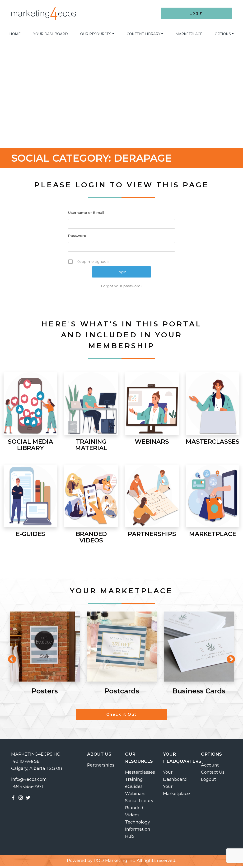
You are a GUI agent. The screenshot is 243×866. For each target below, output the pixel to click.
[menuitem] (15, 33)
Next (228, 657)
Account (210, 765)
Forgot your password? (121, 286)
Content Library (143, 34)
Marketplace (189, 34)
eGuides (134, 786)
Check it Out (121, 714)
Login (196, 13)
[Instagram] (21, 797)
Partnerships (100, 765)
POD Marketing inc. (115, 860)
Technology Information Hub (137, 829)
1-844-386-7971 (27, 786)
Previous (9, 657)
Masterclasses (140, 772)
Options (223, 34)
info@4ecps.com (29, 779)
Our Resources (95, 34)
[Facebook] (13, 797)
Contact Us (212, 772)
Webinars (135, 793)
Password (77, 235)
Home (15, 34)
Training (134, 779)
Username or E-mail (86, 212)
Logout (208, 779)
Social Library (139, 800)
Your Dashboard (50, 34)
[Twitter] (28, 797)
